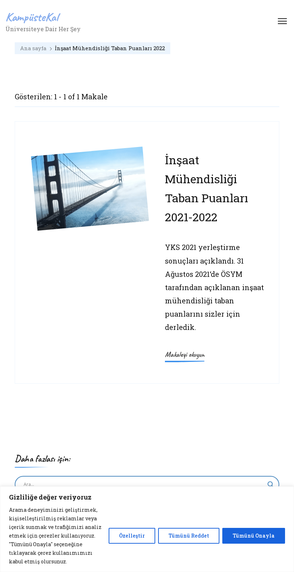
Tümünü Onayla (254, 535)
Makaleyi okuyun (184, 354)
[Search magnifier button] (271, 484)
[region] (147, 529)
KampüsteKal (31, 16)
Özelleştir (132, 535)
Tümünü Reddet (189, 535)
